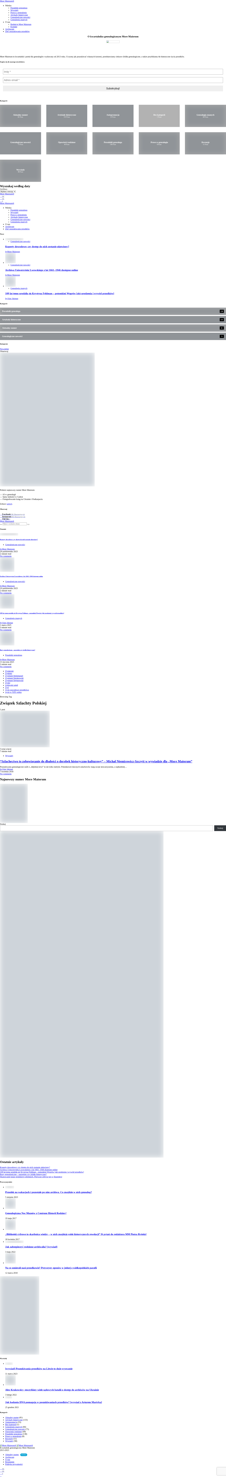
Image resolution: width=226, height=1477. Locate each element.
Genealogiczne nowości (20, 17)
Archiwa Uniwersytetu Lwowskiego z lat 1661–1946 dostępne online (41, 270)
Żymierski (9, 671)
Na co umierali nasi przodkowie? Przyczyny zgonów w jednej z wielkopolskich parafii (51, 1267)
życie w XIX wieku (13, 692)
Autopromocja (11, 1422)
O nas (7, 1459)
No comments (6, 556)
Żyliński (8, 673)
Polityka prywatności (14, 1464)
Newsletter (4, 349)
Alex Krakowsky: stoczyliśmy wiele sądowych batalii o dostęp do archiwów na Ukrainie (52, 1389)
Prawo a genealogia (18, 12)
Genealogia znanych (18, 20)
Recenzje (9, 1439)
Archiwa (3, 189)
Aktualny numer (12, 1417)
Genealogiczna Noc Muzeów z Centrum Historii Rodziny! (35, 1213)
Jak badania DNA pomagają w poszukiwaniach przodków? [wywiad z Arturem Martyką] (53, 1402)
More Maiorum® (7, 1)
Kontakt (13, 27)
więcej (9, 504)
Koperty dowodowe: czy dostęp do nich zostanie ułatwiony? (37, 246)
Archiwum (9, 29)
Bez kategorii (10, 1424)
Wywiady (14, 10)
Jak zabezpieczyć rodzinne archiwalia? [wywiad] (31, 1246)
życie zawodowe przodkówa (17, 690)
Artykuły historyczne (19, 15)
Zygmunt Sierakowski (14, 678)
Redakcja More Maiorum (20, 24)
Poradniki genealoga (18, 8)
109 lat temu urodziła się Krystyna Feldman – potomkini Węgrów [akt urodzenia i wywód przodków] (59, 293)
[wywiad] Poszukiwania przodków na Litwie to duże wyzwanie (38, 1368)
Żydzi (7, 683)
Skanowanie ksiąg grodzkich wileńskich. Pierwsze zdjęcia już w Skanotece (31, 1177)
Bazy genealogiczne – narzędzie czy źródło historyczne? (17, 650)
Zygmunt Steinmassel (14, 676)
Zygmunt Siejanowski (14, 680)
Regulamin (9, 1462)
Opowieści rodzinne (13, 1431)
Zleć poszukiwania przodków (17, 31)
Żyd (7, 687)
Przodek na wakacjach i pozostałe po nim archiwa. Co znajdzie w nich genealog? (48, 1192)
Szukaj (3, 824)
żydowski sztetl (11, 685)
